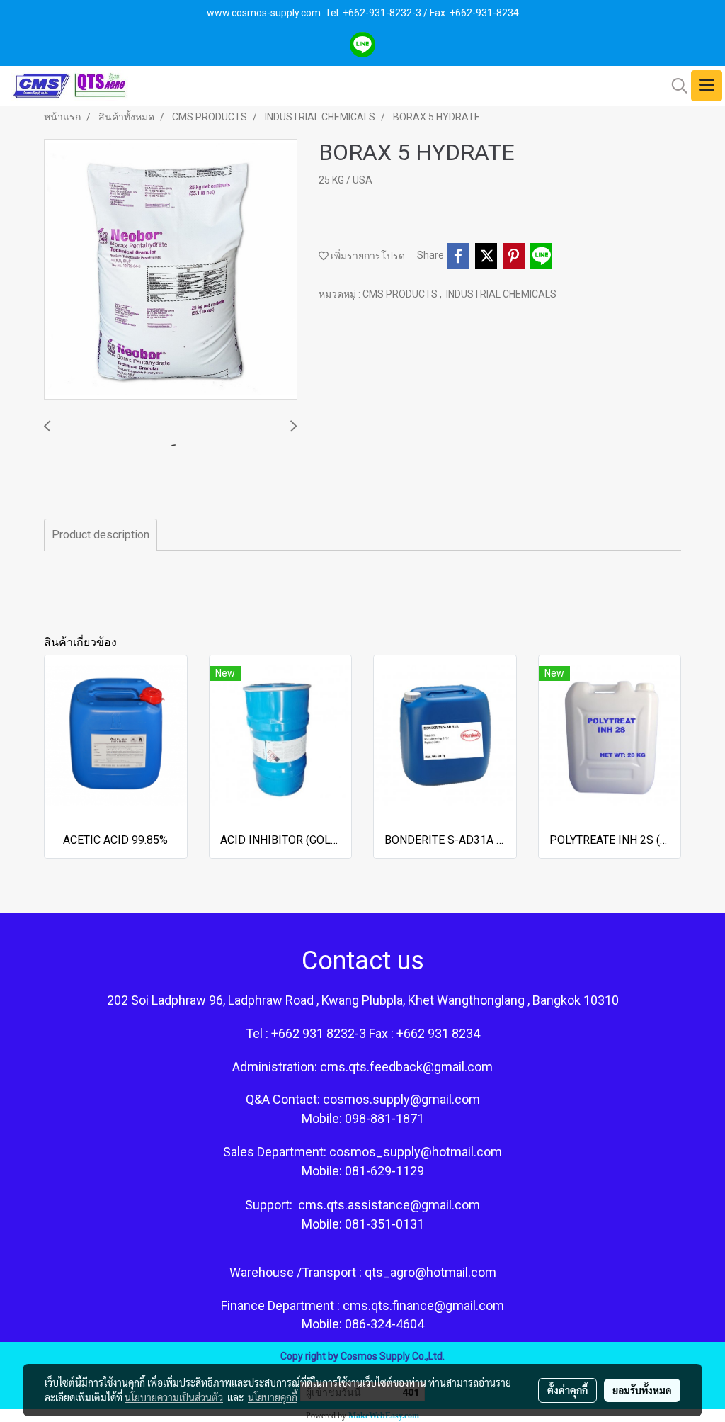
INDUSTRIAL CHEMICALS (501, 294)
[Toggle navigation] (706, 85)
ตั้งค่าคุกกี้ (567, 1390)
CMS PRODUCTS (401, 294)
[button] (675, 86)
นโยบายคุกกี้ (272, 1397)
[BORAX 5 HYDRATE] (171, 270)
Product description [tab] (100, 534)
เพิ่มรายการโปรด (367, 255)
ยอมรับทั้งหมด (642, 1390)
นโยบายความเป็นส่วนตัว (174, 1397)
